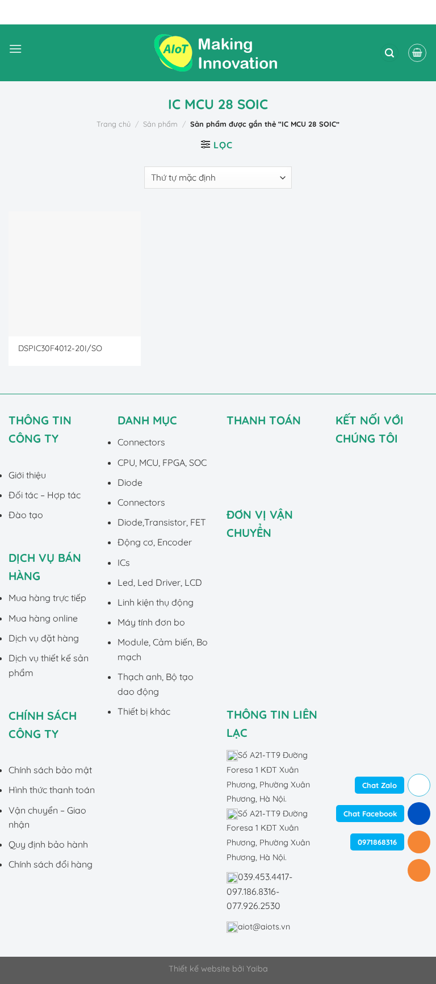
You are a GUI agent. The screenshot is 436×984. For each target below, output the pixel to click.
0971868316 (377, 842)
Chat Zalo (379, 785)
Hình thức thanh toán (52, 789)
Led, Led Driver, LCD (160, 582)
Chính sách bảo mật (50, 769)
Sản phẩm (160, 123)
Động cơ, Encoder (155, 542)
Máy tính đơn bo (151, 622)
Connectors (141, 442)
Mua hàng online (43, 618)
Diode (130, 482)
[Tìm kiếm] (389, 53)
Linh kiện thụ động (156, 602)
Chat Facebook (370, 813)
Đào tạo (26, 514)
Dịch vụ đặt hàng (44, 638)
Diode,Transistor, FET (162, 522)
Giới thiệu (27, 475)
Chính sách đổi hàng (51, 864)
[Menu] (15, 52)
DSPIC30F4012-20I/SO (60, 348)
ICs (124, 562)
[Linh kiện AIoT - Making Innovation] (218, 52)
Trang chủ (114, 123)
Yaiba (257, 969)
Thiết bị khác (144, 711)
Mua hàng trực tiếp (47, 597)
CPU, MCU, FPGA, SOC (162, 462)
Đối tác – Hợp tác (45, 495)
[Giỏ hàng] (417, 53)
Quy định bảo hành (48, 844)
